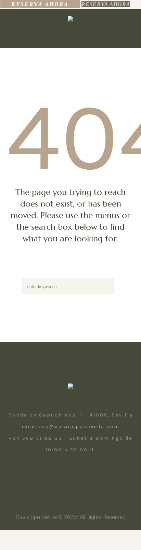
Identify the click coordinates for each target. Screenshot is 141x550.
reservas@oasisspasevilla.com (70, 426)
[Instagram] (47, 474)
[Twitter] (77, 474)
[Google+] (92, 474)
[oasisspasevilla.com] (70, 20)
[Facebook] (62, 474)
